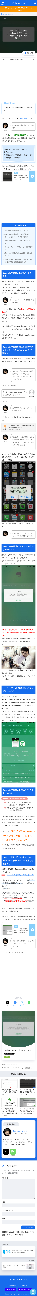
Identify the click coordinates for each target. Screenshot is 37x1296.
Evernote (14, 1065)
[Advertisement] (18, 81)
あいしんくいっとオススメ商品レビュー (18, 8)
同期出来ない (28, 1068)
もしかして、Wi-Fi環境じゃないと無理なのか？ (19, 248)
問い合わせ (12, 1289)
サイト (4, 1218)
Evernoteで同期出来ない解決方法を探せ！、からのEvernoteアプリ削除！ (17, 235)
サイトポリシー (25, 1289)
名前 (4, 1202)
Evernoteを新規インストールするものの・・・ (17, 242)
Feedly (13, 1155)
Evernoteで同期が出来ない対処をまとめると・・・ (18, 254)
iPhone (19, 1068)
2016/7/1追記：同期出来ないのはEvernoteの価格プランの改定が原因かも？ (18, 260)
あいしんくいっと (19, 3)
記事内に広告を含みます (17, 59)
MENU (33, 1293)
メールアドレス (8, 1210)
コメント (5, 1178)
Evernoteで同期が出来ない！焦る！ (16, 230)
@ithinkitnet (25, 118)
